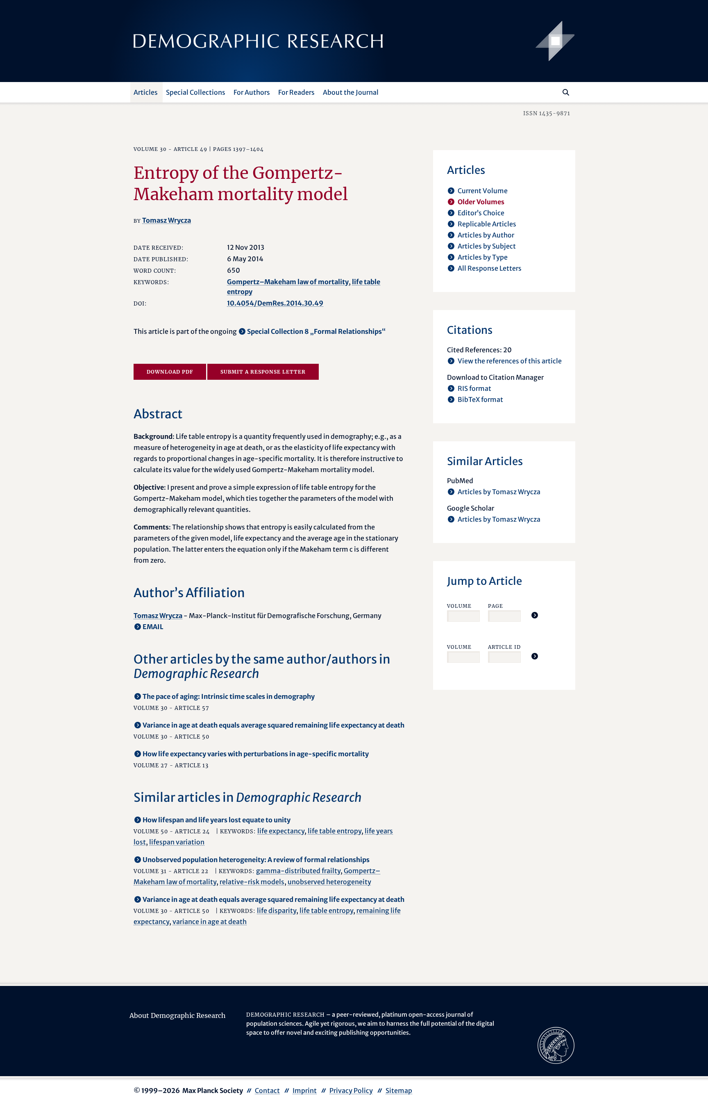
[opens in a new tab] (556, 1045)
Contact (267, 1090)
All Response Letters (490, 268)
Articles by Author (486, 235)
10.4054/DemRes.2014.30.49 (275, 303)
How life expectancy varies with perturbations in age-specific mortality (256, 754)
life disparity (276, 910)
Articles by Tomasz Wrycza (499, 492)
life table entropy (334, 831)
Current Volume (483, 191)
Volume (459, 606)
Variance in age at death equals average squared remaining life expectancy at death (273, 725)
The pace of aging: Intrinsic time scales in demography (229, 696)
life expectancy (280, 831)
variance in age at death (209, 921)
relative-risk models (252, 882)
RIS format (474, 388)
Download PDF (170, 372)
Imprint (305, 1090)
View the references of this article (510, 361)
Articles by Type (483, 257)
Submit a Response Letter (263, 372)
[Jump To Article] (534, 615)
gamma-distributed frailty (298, 871)
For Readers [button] (296, 92)
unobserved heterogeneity (329, 882)
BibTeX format (480, 399)
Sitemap (399, 1090)
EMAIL (153, 627)
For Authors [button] (252, 92)
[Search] (565, 92)
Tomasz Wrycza (166, 220)
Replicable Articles (487, 224)
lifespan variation (176, 842)
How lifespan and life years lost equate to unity (216, 820)
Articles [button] (146, 92)
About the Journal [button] (351, 92)
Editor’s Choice (481, 213)
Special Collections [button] (195, 92)
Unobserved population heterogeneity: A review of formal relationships (256, 860)
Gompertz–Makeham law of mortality (288, 282)
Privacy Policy (351, 1090)
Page (495, 606)
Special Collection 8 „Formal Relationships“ (316, 331)
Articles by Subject (487, 246)
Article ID (504, 647)
